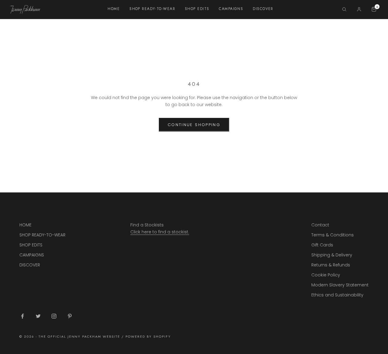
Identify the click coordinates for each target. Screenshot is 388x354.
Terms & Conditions (332, 235)
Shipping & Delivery (331, 255)
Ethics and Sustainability (337, 295)
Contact (320, 225)
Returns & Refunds (330, 265)
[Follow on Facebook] (22, 316)
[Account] (359, 9)
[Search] (344, 9)
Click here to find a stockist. (159, 232)
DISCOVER (263, 9)
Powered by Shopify (148, 336)
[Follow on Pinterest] (70, 316)
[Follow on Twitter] (38, 316)
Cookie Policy (325, 275)
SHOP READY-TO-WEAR (152, 9)
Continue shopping (194, 125)
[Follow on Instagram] (54, 316)
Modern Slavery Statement (340, 285)
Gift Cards (322, 245)
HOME (114, 9)
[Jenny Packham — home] (25, 9)
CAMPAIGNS (231, 9)
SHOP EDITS (197, 9)
